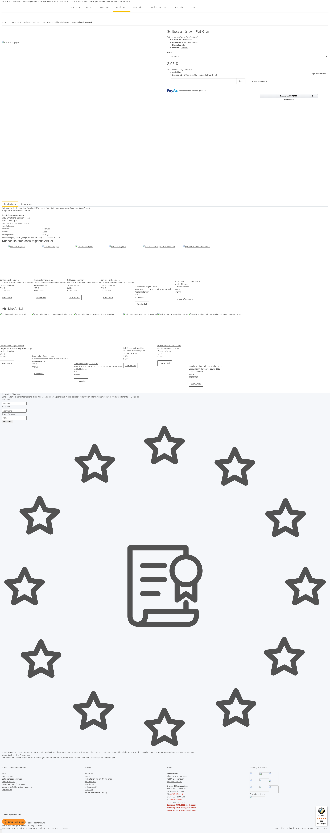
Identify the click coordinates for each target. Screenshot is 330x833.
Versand (188, 69)
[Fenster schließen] (4, 32)
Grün (45, 231)
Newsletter (89, 784)
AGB (166, 752)
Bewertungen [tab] (26, 204)
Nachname (6, 406)
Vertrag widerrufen (12, 814)
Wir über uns (90, 781)
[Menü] (325, 807)
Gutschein (89, 789)
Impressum (7, 789)
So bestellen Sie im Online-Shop (98, 779)
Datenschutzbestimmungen (184, 752)
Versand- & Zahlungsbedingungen (17, 787)
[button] (289, 97)
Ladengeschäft (91, 787)
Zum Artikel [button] (7, 297)
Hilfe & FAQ (89, 773)
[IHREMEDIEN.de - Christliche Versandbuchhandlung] (64, 7)
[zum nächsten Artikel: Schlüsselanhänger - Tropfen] (99, 22)
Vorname (6, 399)
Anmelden (7, 421)
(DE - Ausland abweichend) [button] (205, 75)
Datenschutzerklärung (47, 397)
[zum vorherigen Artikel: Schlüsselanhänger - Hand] (94, 22)
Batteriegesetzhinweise (12, 779)
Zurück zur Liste (8, 22)
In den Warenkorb (185, 299)
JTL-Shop (289, 828)
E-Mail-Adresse (8, 414)
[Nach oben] (1, 831)
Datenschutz (7, 776)
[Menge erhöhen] (239, 86)
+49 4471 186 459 (174, 781)
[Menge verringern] (169, 81)
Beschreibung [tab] (10, 204)
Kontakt (88, 776)
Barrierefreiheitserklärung (96, 792)
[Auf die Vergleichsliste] (4, 38)
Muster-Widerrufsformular (13, 784)
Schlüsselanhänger (190, 42)
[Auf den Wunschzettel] (9, 38)
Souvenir (184, 47)
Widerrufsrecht (8, 781)
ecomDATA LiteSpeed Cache (316, 828)
